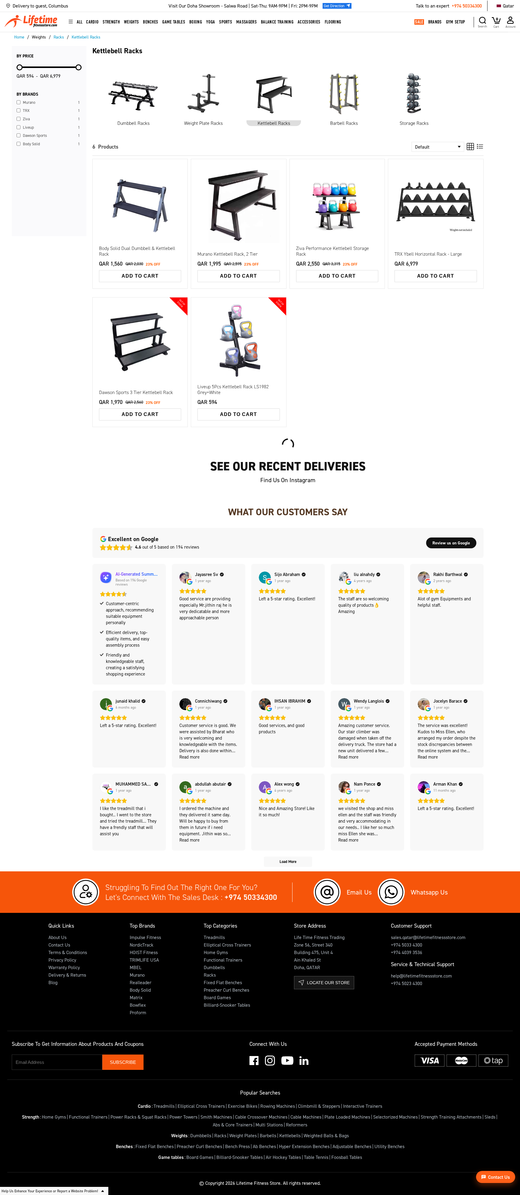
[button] (75, 6)
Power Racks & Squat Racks (138, 1117)
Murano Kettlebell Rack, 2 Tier (227, 254)
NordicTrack (141, 945)
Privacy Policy (62, 960)
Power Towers (183, 1117)
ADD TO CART (140, 276)
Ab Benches (264, 1146)
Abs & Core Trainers (232, 1125)
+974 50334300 (467, 6)
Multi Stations (269, 1125)
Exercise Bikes (242, 1106)
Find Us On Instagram (287, 480)
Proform (138, 1012)
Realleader (140, 982)
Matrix (136, 997)
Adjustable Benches (352, 1146)
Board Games (217, 997)
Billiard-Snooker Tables (227, 1005)
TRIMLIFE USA (144, 960)
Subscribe (123, 1062)
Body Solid (140, 990)
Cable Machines (305, 1117)
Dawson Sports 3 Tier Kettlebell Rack (136, 392)
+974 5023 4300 (406, 983)
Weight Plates (243, 1135)
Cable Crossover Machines (261, 1117)
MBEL (135, 967)
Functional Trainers (223, 960)
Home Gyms (216, 952)
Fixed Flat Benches (223, 982)
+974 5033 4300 (406, 945)
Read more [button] (189, 757)
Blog (52, 982)
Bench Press (237, 1146)
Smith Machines (216, 1117)
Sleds (489, 1117)
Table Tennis (316, 1157)
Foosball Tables (346, 1157)
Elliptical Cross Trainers (227, 945)
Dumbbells (214, 967)
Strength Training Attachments (451, 1117)
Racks (210, 975)
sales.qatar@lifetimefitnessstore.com (428, 937)
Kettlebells (290, 1135)
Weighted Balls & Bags (326, 1135)
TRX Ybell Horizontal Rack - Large (428, 254)
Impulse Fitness (145, 937)
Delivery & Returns (67, 975)
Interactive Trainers (362, 1106)
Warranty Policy (64, 967)
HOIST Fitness (144, 952)
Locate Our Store (328, 982)
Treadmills (214, 937)
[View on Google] (185, 577)
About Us (57, 937)
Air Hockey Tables (283, 1157)
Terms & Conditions (67, 952)
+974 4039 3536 (406, 952)
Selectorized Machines (395, 1117)
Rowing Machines (277, 1106)
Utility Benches (389, 1146)
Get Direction (334, 5)
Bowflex (138, 1005)
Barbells (268, 1135)
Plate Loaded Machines (347, 1117)
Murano (137, 975)
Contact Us (59, 945)
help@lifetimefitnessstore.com (421, 976)
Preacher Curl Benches (226, 990)
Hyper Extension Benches (304, 1146)
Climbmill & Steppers (319, 1106)
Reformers (296, 1125)
